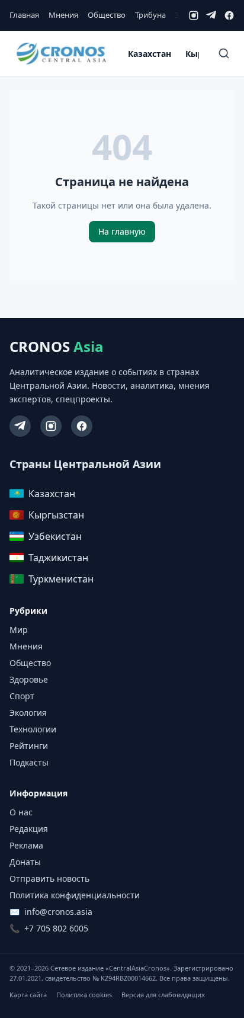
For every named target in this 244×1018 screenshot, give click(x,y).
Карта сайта (28, 994)
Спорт (21, 696)
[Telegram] (211, 15)
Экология (28, 712)
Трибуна (150, 14)
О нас (21, 812)
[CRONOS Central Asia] (61, 54)
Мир (18, 629)
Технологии (32, 729)
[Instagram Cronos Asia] (51, 426)
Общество (107, 14)
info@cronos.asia (58, 911)
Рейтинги (28, 745)
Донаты (25, 861)
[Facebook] (229, 15)
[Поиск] (224, 53)
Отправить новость (49, 878)
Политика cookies (84, 994)
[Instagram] (193, 15)
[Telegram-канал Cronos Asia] (20, 426)
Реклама (26, 845)
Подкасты (29, 762)
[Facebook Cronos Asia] (81, 426)
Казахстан (149, 53)
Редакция (28, 828)
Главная (24, 14)
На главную (122, 231)
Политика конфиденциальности (74, 895)
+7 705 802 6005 (56, 928)
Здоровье (28, 679)
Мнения (63, 14)
